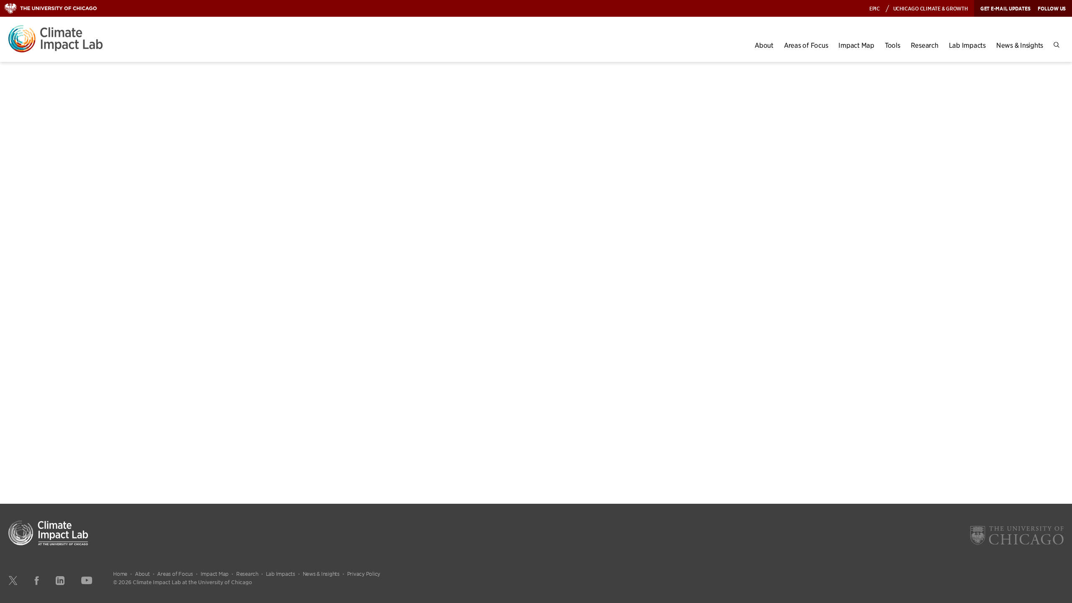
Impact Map (856, 45)
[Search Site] (1056, 45)
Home (120, 573)
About (764, 45)
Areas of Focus (806, 45)
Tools (892, 45)
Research (924, 45)
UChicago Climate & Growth (930, 8)
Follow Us (1052, 8)
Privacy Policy (364, 573)
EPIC (874, 8)
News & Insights (1019, 45)
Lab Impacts (967, 45)
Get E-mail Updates (1005, 8)
